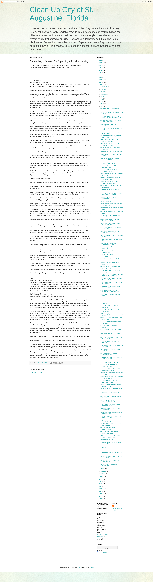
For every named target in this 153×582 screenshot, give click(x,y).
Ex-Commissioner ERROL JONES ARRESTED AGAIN (110, 334)
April (102, 106)
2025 (100, 63)
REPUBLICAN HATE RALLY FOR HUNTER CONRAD (109, 144)
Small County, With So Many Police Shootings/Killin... (110, 271)
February (103, 471)
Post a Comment (37, 372)
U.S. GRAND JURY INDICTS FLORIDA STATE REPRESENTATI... (111, 330)
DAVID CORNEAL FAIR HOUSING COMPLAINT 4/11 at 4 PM (110, 381)
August (103, 96)
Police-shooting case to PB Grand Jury (111, 151)
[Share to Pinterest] (62, 363)
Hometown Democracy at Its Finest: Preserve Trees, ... (110, 166)
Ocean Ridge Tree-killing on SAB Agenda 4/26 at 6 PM (109, 220)
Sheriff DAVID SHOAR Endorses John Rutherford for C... (111, 279)
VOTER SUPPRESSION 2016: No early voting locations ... (111, 428)
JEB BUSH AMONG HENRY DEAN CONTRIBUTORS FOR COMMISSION (111, 117)
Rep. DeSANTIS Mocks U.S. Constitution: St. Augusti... (108, 243)
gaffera (80, 567)
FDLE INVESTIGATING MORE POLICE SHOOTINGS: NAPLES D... (111, 194)
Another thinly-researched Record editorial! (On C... (110, 263)
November (104, 89)
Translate (104, 552)
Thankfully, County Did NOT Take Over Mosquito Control (111, 357)
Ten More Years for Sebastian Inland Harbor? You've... (110, 216)
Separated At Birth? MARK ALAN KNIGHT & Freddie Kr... (109, 182)
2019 (100, 77)
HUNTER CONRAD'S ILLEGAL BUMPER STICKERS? (109, 140)
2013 (100, 481)
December (104, 87)
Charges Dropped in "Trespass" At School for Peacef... (110, 178)
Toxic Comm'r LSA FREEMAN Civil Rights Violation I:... (110, 170)
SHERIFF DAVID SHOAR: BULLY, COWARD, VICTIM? (109, 198)
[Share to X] (58, 363)
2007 (100, 496)
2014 (100, 479)
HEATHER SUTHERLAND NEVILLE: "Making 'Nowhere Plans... (110, 436)
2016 (100, 84)
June (102, 101)
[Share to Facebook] (60, 363)
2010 (100, 489)
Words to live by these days (108, 450)
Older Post (88, 376)
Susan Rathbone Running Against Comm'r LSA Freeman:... (110, 287)
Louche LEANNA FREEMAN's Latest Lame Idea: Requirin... (110, 365)
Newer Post (33, 376)
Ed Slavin (117, 506)
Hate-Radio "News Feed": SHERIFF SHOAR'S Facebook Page (110, 232)
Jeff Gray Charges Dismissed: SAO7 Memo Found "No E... (110, 120)
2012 (100, 484)
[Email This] (54, 363)
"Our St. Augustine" (105, 201)
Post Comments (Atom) (43, 379)
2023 (100, 67)
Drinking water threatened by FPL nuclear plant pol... (109, 464)
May (102, 104)
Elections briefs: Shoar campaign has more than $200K (110, 405)
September (104, 94)
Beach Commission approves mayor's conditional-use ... (111, 412)
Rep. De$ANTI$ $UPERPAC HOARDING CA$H (108, 124)
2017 (100, 82)
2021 (100, 72)
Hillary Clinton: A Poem (106, 439)
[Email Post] (50, 362)
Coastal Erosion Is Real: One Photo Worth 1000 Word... (110, 267)
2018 (100, 80)
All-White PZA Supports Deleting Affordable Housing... (109, 393)
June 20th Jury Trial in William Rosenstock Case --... (108, 353)
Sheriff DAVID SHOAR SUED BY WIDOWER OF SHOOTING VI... (109, 291)
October (103, 91)
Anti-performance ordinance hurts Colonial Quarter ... (109, 251)
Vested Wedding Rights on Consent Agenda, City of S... (110, 224)
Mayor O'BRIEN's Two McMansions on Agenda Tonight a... (111, 420)
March (102, 468)
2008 (100, 493)
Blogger (91, 567)
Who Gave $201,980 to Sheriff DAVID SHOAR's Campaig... (110, 416)
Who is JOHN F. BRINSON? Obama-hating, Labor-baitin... (110, 432)
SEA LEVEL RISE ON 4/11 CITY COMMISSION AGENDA (109, 401)
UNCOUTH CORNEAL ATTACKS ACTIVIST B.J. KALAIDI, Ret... (109, 361)
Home (60, 376)
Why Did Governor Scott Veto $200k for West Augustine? (111, 318)
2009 (100, 491)
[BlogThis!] (56, 363)
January (103, 473)
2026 (100, 60)
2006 (100, 498)
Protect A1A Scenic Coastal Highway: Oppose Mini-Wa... (110, 385)
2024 (100, 65)
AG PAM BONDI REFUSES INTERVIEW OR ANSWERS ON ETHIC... (111, 275)
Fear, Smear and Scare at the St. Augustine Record (109, 158)
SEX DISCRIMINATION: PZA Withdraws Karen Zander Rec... (111, 377)
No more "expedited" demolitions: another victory (109, 247)
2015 (100, 476)
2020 (100, 75)
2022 (100, 70)
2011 (100, 486)
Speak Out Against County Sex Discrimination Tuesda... (109, 162)
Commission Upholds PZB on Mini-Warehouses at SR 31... (110, 369)
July (102, 99)
